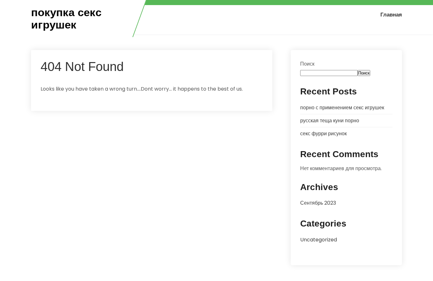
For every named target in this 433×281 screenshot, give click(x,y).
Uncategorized (318, 239)
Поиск (307, 63)
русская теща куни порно (329, 120)
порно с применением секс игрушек (342, 107)
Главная (391, 14)
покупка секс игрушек (66, 18)
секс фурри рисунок (323, 133)
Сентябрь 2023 (318, 203)
